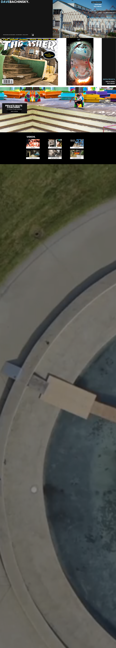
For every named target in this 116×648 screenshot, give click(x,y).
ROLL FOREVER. (98, 6)
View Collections (96, 2)
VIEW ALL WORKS (110, 81)
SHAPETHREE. (98, 4)
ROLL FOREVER (111, 83)
